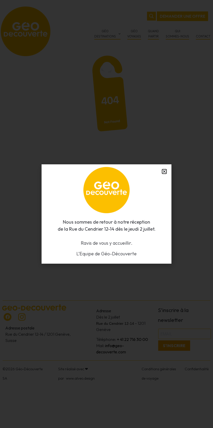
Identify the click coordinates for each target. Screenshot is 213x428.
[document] (106, 214)
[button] (164, 171)
